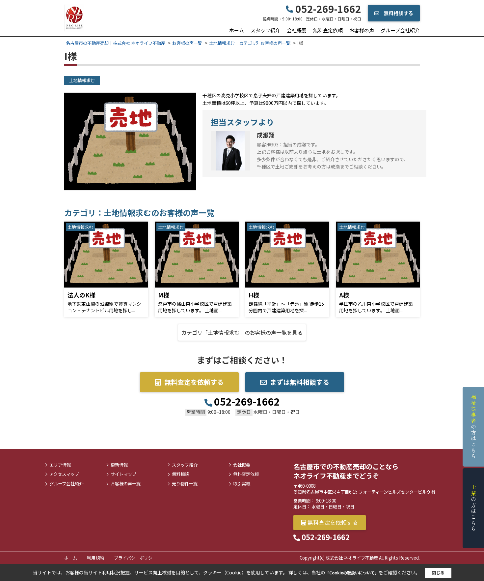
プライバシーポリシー (135, 558)
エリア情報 (60, 465)
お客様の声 (361, 30)
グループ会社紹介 (400, 30)
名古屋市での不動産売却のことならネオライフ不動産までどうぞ (345, 471)
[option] (130, 141)
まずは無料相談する (299, 382)
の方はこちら (473, 426)
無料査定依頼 (328, 30)
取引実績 (241, 484)
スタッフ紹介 (265, 30)
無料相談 (180, 474)
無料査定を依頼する (194, 382)
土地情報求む (82, 80)
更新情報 (119, 465)
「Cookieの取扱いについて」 (352, 572)
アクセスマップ (64, 474)
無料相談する (398, 13)
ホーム (236, 30)
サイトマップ (123, 474)
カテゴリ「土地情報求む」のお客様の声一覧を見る (242, 332)
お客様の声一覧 (126, 484)
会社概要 (297, 30)
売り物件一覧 (185, 484)
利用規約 (95, 558)
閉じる (438, 572)
